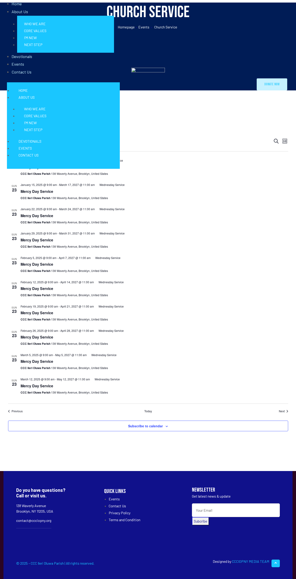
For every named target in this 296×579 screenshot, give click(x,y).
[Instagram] (33, 536)
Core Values (35, 30)
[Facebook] (21, 536)
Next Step (33, 44)
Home (23, 90)
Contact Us (21, 71)
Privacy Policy (119, 513)
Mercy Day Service (37, 191)
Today (148, 411)
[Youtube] (45, 536)
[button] (272, 84)
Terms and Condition (124, 519)
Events (18, 64)
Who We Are (35, 24)
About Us (20, 11)
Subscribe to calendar (145, 426)
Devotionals (22, 56)
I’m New (30, 37)
